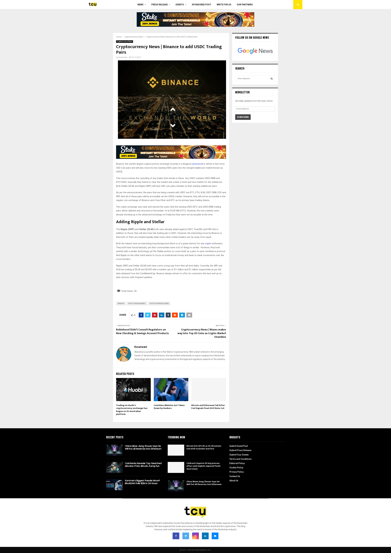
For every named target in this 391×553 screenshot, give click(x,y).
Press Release (159, 4)
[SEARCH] (271, 79)
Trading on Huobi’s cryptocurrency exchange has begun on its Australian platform (131, 409)
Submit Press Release (240, 450)
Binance (121, 303)
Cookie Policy (236, 467)
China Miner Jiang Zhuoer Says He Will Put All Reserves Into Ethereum (143, 447)
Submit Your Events (239, 454)
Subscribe (243, 117)
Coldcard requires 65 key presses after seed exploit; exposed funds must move (203, 465)
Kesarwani (123, 57)
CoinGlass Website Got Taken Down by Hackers (169, 406)
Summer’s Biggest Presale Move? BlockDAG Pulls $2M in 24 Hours (142, 482)
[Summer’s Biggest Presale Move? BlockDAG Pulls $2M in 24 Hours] (114, 484)
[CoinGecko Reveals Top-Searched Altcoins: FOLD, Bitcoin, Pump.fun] (114, 467)
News (140, 4)
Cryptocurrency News (124, 41)
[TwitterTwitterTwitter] (185, 536)
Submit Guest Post (238, 446)
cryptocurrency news (159, 303)
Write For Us (224, 4)
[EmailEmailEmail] (215, 536)
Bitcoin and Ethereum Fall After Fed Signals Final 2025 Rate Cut (208, 406)
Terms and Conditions (240, 459)
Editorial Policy (237, 463)
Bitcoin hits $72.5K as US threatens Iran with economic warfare (203, 447)
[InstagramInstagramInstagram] (195, 536)
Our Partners (245, 4)
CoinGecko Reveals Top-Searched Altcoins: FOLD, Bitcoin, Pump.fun (143, 465)
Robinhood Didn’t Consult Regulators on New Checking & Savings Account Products (142, 331)
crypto (207, 243)
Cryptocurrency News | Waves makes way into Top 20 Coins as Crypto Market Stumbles (201, 333)
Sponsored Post (201, 4)
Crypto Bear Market (137, 303)
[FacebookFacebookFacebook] (176, 536)
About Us (233, 480)
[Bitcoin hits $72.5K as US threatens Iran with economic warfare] (176, 450)
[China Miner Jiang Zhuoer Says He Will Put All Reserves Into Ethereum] (114, 450)
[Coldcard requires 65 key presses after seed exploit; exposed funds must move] (176, 467)
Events (180, 4)
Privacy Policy (236, 472)
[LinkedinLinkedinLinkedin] (205, 536)
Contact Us (234, 476)
